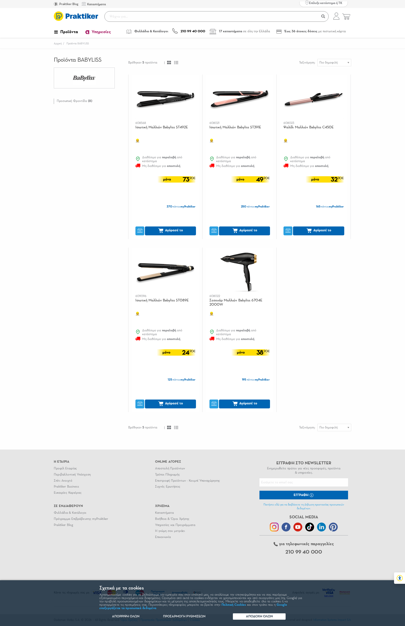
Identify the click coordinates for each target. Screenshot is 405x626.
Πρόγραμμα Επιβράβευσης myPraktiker (81, 519)
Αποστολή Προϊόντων (170, 468)
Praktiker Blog (68, 4)
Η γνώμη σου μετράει (170, 531)
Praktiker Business (66, 486)
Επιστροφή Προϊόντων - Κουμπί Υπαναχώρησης (187, 480)
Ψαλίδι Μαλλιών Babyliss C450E (309, 127)
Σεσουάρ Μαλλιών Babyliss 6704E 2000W (235, 302)
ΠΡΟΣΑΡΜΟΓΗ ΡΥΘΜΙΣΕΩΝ (184, 616)
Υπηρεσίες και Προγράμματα (175, 525)
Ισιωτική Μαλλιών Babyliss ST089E (162, 300)
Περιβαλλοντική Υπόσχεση (72, 474)
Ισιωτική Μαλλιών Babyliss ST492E (161, 127)
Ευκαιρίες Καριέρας (67, 493)
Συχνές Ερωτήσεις (167, 486)
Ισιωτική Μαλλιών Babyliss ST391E (235, 127)
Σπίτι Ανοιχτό (63, 480)
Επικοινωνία (163, 537)
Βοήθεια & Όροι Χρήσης (172, 519)
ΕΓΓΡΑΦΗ (301, 495)
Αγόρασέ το (173, 230)
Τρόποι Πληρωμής (167, 474)
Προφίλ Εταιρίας (65, 468)
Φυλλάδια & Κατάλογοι (70, 513)
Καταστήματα (164, 513)
